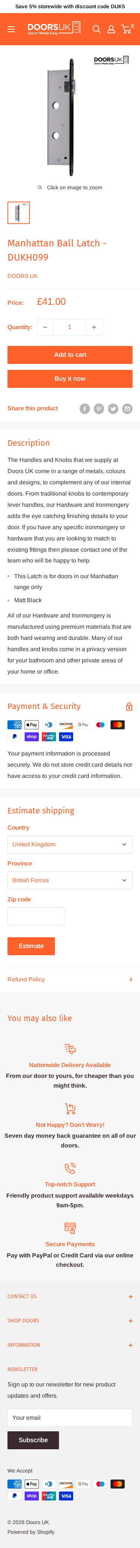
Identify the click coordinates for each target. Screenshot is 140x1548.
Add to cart (70, 354)
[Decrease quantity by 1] (45, 327)
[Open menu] (11, 29)
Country (18, 827)
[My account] (111, 29)
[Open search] (97, 29)
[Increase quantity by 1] (94, 327)
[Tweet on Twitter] (113, 408)
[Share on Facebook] (85, 408)
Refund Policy (26, 979)
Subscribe (33, 1440)
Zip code (19, 899)
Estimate (31, 946)
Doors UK (22, 276)
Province (19, 863)
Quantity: (19, 327)
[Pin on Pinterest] (99, 408)
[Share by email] (127, 408)
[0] (126, 29)
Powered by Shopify (31, 1532)
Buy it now (70, 378)
